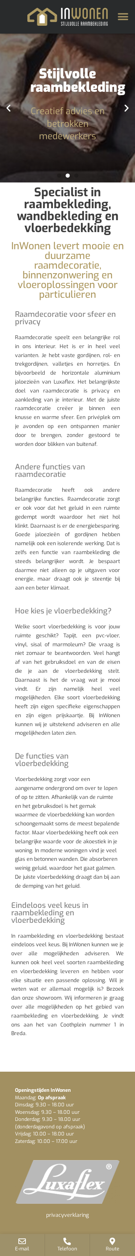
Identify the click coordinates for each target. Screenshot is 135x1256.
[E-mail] (22, 1241)
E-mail (22, 1249)
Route (112, 1249)
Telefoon (67, 1249)
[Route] (112, 1241)
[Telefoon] (67, 1241)
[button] (122, 17)
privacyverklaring (67, 1215)
